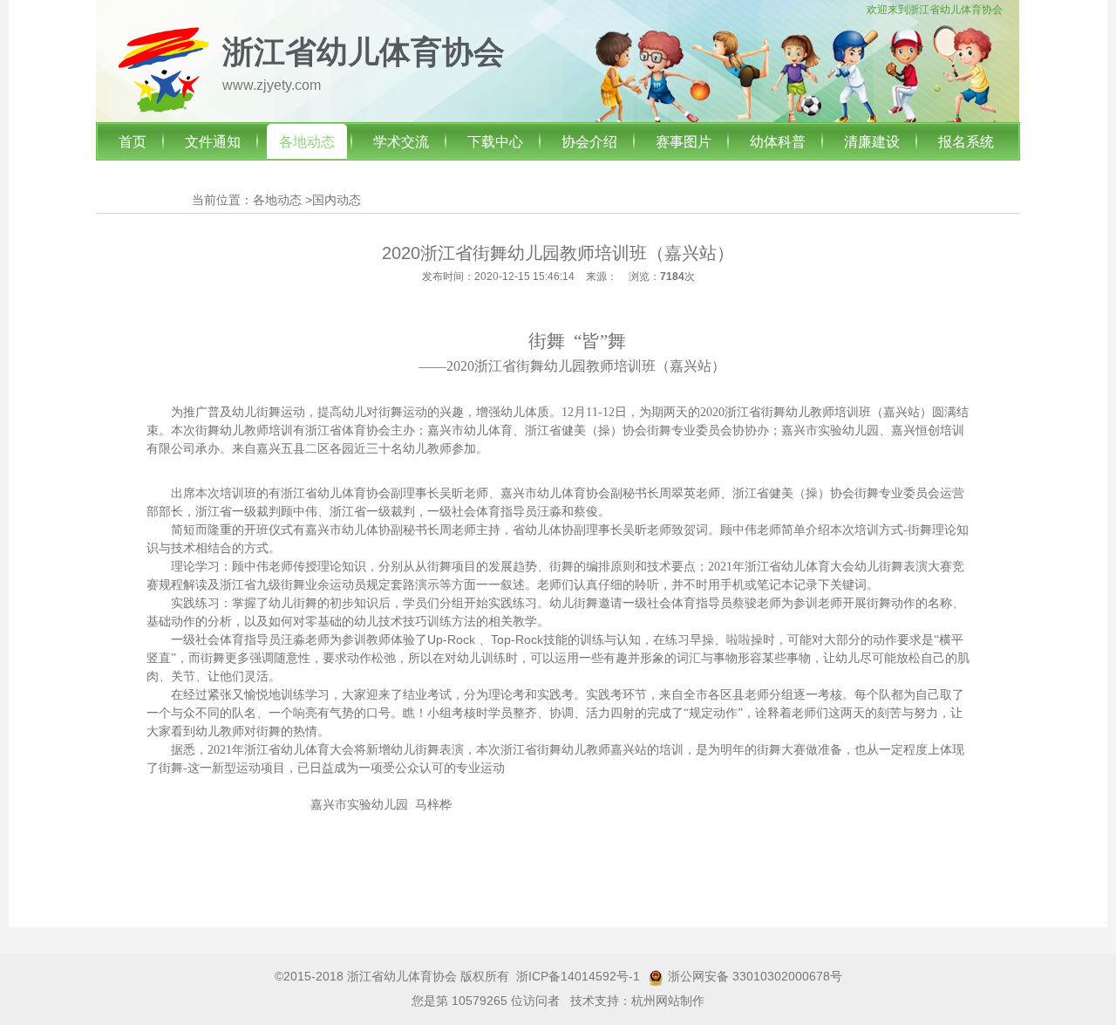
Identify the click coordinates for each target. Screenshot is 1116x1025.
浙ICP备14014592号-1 (578, 976)
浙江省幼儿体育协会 (955, 9)
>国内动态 (333, 200)
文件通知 (213, 141)
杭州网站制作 (667, 1001)
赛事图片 (683, 141)
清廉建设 (872, 141)
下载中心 (495, 141)
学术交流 (401, 141)
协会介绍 (589, 141)
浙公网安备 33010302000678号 (755, 976)
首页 (132, 141)
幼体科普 (778, 141)
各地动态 (307, 141)
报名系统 (966, 141)
